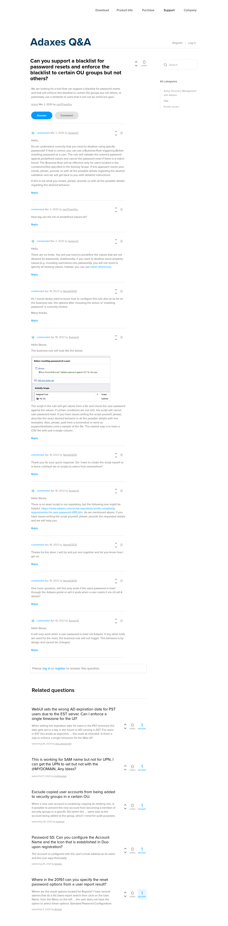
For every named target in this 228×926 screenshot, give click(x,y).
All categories (168, 81)
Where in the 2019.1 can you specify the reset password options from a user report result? (70, 882)
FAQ (166, 101)
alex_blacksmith (63, 743)
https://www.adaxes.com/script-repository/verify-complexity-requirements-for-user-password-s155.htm (73, 510)
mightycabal (60, 776)
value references (100, 267)
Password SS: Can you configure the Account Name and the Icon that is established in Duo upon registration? (70, 842)
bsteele (58, 864)
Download (102, 10)
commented (43, 133)
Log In (192, 43)
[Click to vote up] (116, 131)
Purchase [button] (148, 10)
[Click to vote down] (116, 135)
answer (42, 115)
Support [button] (169, 10)
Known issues (171, 107)
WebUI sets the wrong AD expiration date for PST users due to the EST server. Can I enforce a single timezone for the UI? (74, 714)
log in (46, 668)
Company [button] (190, 10)
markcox (60, 821)
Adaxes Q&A (60, 42)
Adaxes (39, 10)
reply (34, 193)
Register (177, 43)
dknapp (58, 909)
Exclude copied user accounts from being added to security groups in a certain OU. (73, 794)
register (60, 668)
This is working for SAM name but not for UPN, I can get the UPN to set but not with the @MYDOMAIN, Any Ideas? (72, 764)
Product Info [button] (125, 10)
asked (34, 104)
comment (67, 115)
